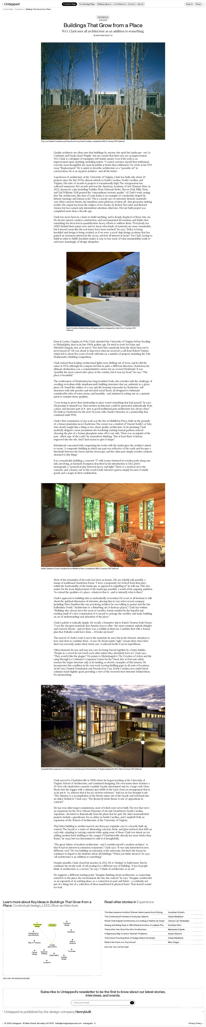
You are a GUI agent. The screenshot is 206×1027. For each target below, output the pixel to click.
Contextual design (27, 905)
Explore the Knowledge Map (16, 978)
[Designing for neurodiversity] (33, 931)
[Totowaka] (71, 949)
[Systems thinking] (44, 950)
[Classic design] (34, 950)
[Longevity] (46, 960)
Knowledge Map (87, 4)
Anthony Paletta (104, 35)
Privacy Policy (195, 1023)
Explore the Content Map (116, 947)
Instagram (88, 1023)
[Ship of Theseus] (34, 940)
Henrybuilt (83, 1011)
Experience (19, 9)
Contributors (120, 4)
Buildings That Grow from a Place (38, 9)
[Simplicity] (71, 930)
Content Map (69, 4)
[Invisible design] (63, 955)
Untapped (11, 4)
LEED (46, 905)
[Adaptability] (54, 953)
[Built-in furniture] (72, 939)
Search (189, 4)
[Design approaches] (52, 943)
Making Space (104, 4)
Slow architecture (64, 905)
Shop (198, 4)
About (140, 4)
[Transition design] (66, 921)
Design (52, 925)
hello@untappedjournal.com (68, 1023)
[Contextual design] (37, 922)
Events (132, 4)
